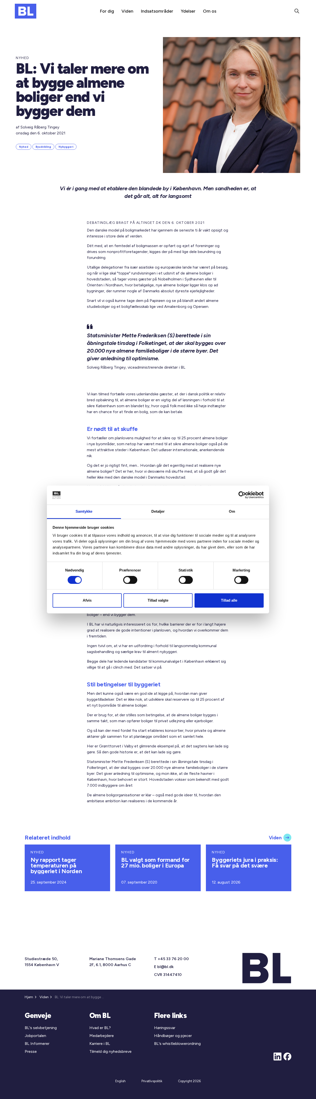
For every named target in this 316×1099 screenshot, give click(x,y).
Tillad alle (229, 600)
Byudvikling (43, 146)
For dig (107, 11)
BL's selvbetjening (41, 1027)
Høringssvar (164, 1027)
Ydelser (188, 11)
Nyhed (23, 146)
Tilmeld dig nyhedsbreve (110, 1051)
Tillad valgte (158, 600)
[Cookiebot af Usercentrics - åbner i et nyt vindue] (242, 495)
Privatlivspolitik (151, 1081)
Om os (209, 11)
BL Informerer (37, 1043)
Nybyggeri (66, 146)
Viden (127, 11)
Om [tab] (232, 511)
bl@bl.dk (165, 966)
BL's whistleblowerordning (177, 1043)
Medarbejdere (101, 1035)
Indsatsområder (157, 11)
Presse (31, 1051)
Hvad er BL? (100, 1027)
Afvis (87, 600)
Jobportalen (35, 1035)
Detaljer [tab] (158, 511)
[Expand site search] (296, 11)
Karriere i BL (99, 1043)
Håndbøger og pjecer (173, 1035)
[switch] (130, 580)
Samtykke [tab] (84, 511)
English (120, 1081)
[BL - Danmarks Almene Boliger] (25, 11)
